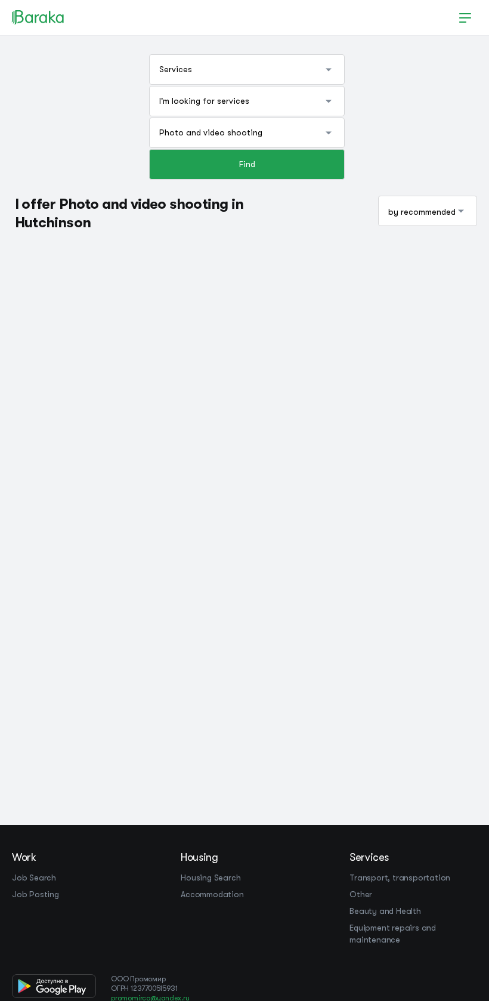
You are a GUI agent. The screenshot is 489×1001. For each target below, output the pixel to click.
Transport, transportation (399, 877)
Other (360, 894)
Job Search (34, 877)
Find (247, 164)
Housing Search (210, 877)
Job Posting (35, 894)
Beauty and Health (385, 911)
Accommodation (212, 894)
